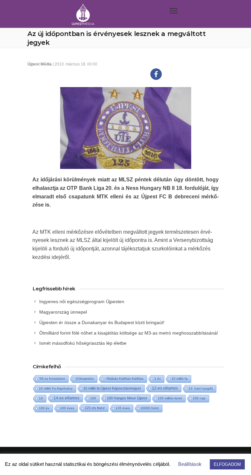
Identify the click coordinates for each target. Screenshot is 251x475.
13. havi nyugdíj (201, 388)
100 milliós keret (170, 398)
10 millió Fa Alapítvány (56, 388)
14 (41, 398)
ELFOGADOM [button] (227, 464)
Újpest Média (39, 64)
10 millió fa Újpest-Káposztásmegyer (112, 388)
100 (93, 398)
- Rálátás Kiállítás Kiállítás (124, 378)
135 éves (123, 408)
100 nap (199, 398)
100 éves (67, 408)
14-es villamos (66, 398)
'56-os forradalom (52, 378)
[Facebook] (156, 74)
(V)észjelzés (85, 378)
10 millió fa (180, 378)
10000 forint (150, 408)
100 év (44, 408)
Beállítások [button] (190, 464)
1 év (157, 378)
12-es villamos (165, 388)
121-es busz (95, 408)
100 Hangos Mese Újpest (127, 398)
